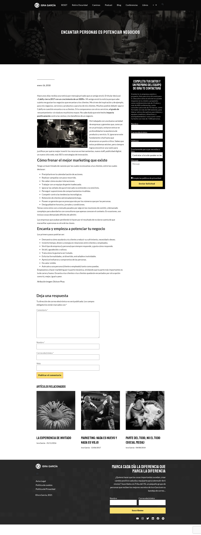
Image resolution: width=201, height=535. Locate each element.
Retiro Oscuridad (80, 5)
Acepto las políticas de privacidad (147, 178)
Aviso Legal (41, 481)
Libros (145, 5)
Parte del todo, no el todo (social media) (143, 440)
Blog (119, 5)
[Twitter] (147, 518)
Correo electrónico (139, 132)
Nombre (134, 124)
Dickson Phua (58, 281)
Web (39, 363)
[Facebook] (158, 518)
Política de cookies (44, 485)
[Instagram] (142, 518)
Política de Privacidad (45, 489)
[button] (162, 4)
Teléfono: (135, 141)
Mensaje (134, 160)
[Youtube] (137, 518)
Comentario (42, 310)
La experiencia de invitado (54, 438)
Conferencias (132, 5)
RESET (64, 5)
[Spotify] (163, 518)
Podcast (108, 5)
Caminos (96, 5)
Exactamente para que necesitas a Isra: (145, 150)
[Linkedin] (152, 518)
